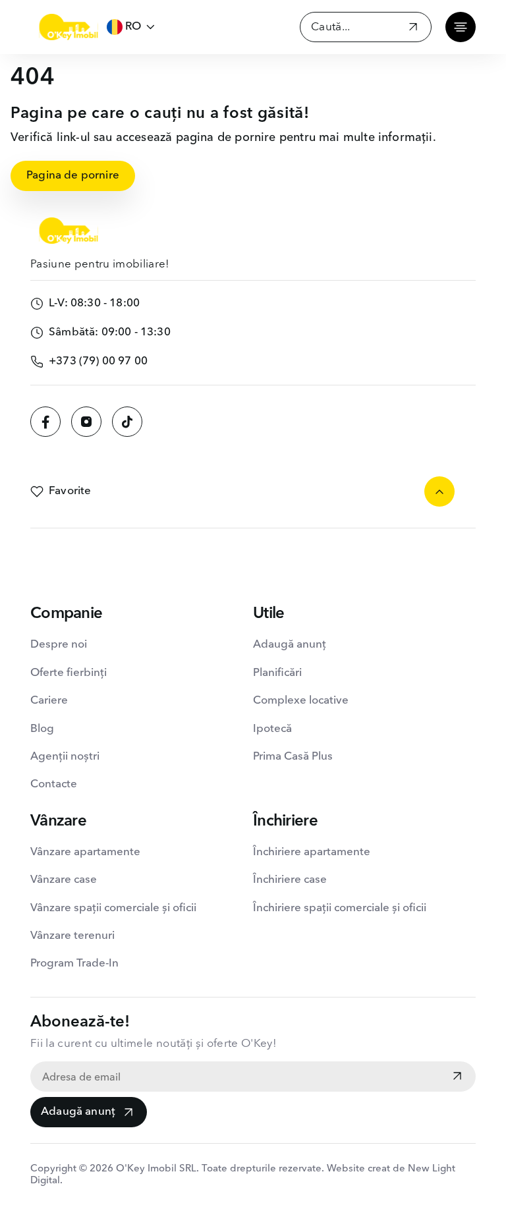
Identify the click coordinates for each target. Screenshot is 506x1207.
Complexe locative (301, 700)
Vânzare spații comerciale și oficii (113, 908)
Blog (42, 729)
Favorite (70, 491)
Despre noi (58, 644)
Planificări (277, 673)
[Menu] (460, 27)
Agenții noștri (64, 756)
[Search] (413, 28)
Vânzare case (63, 879)
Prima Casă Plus (293, 756)
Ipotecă (272, 729)
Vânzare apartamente (85, 852)
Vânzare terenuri (72, 935)
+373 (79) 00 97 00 (98, 361)
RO (133, 26)
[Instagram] (86, 422)
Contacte (53, 784)
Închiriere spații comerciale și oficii (339, 908)
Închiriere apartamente (311, 852)
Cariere (49, 700)
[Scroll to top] (439, 491)
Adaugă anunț (78, 1111)
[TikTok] (127, 422)
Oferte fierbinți (68, 673)
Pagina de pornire (72, 175)
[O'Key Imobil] (68, 27)
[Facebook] (45, 422)
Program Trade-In (74, 963)
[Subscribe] (457, 1077)
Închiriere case (290, 879)
